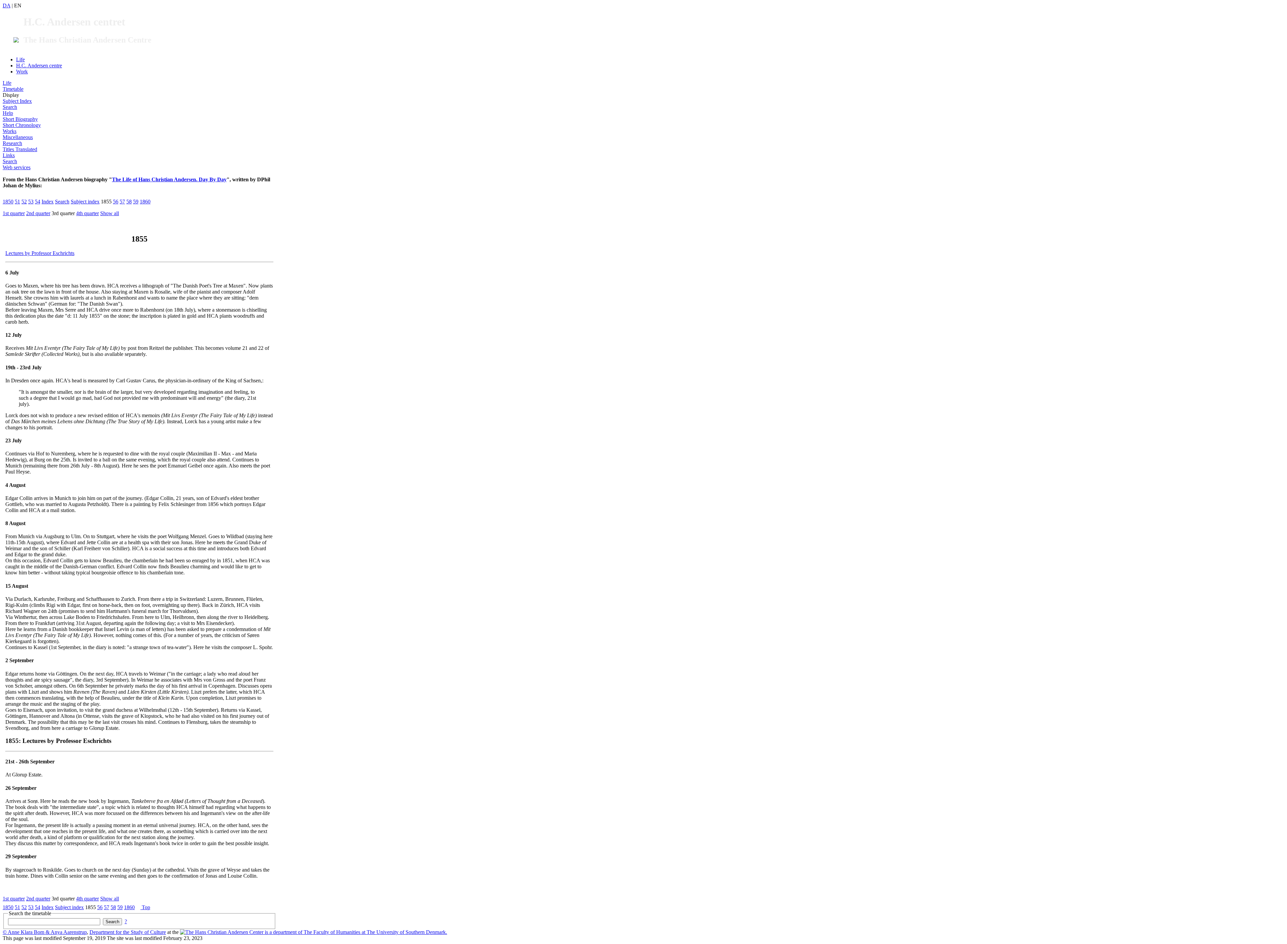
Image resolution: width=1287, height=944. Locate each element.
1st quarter (14, 213)
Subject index (85, 201)
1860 (145, 201)
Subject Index (17, 101)
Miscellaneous (18, 137)
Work (22, 71)
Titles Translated (20, 149)
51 (17, 201)
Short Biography (20, 119)
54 (37, 201)
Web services (16, 167)
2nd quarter (38, 213)
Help (8, 113)
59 (135, 201)
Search (10, 107)
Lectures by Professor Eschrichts (39, 253)
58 (129, 201)
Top (145, 907)
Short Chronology (22, 125)
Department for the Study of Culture (127, 932)
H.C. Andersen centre (39, 65)
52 (24, 201)
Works (9, 131)
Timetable (13, 89)
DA (6, 5)
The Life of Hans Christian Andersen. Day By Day (169, 179)
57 (122, 201)
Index (48, 201)
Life (20, 59)
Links (9, 155)
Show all (109, 213)
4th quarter (87, 213)
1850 (8, 201)
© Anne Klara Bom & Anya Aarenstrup (45, 932)
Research (12, 143)
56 (115, 201)
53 (31, 201)
